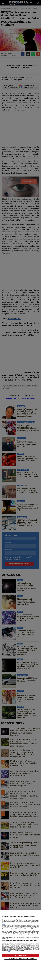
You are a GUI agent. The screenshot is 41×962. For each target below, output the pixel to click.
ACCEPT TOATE (20, 956)
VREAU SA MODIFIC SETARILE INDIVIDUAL (20, 959)
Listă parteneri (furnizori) (8, 951)
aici (24, 932)
